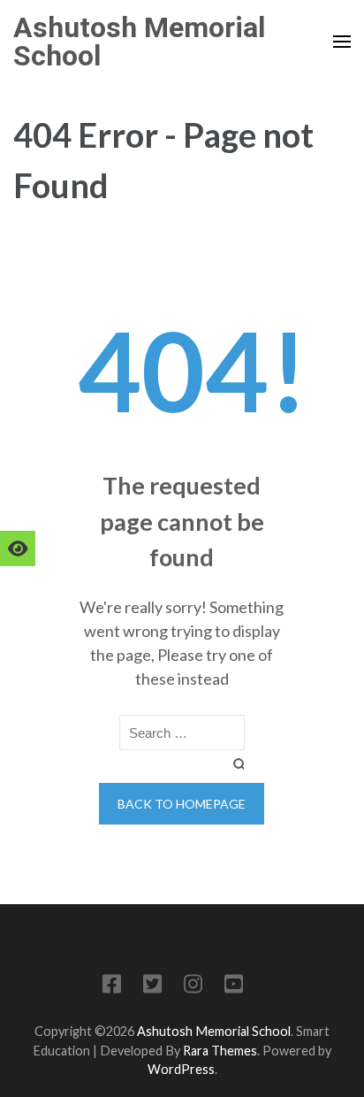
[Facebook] (111, 986)
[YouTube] (233, 986)
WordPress (181, 1069)
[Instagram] (193, 986)
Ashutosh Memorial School (139, 42)
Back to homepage (182, 803)
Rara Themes (220, 1050)
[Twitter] (152, 986)
